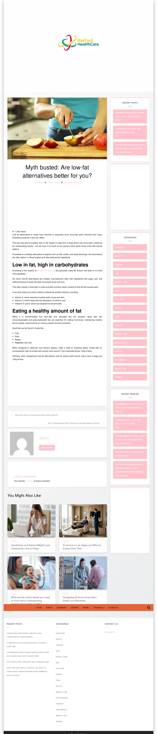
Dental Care (121, 282)
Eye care (119, 299)
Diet (117, 290)
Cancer (118, 265)
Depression (62, 607)
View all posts (47, 447)
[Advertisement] (57, 208)
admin (40, 182)
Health (86, 607)
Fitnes (118, 308)
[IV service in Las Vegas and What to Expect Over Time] (83, 520)
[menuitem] (39, 607)
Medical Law (121, 334)
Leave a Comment (71, 182)
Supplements (121, 343)
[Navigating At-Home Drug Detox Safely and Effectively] (83, 572)
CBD (117, 273)
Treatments (98, 607)
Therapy (119, 351)
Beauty (118, 256)
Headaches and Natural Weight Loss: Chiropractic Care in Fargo (31, 546)
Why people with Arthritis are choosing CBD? (28, 662)
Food (117, 317)
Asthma (49, 607)
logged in (29, 480)
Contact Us (113, 607)
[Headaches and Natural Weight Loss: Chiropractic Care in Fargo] (31, 520)
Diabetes (75, 607)
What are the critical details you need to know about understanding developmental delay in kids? (30, 600)
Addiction (119, 247)
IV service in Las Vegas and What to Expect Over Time (82, 546)
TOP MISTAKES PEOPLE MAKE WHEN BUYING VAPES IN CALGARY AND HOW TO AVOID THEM (130, 148)
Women (118, 377)
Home (39, 607)
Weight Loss (120, 368)
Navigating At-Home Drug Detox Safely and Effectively (80, 598)
